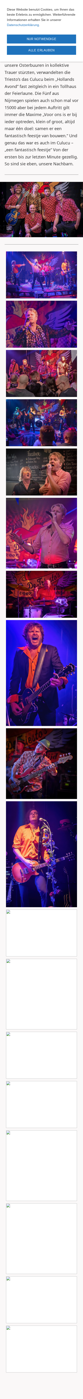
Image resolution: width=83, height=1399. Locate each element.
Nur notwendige (41, 39)
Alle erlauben (41, 50)
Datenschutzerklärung (23, 25)
